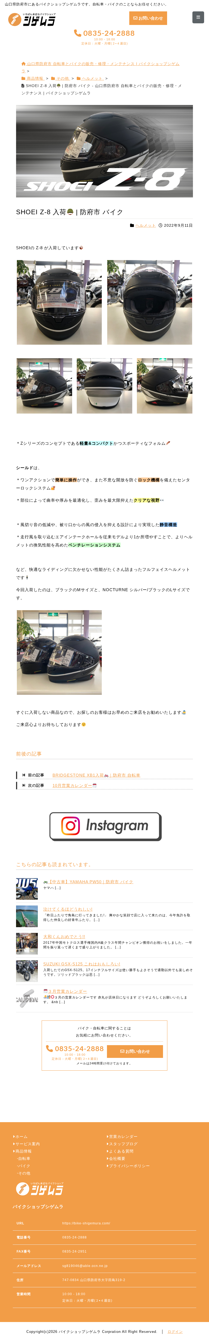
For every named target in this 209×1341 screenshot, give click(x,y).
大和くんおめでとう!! (64, 936)
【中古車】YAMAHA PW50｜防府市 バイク (90, 881)
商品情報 (24, 1151)
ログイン (175, 1332)
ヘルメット (146, 225)
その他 (24, 1173)
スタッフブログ (123, 1144)
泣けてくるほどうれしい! (68, 909)
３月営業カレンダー (67, 991)
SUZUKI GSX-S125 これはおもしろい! (81, 964)
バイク (24, 1166)
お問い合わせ (150, 18)
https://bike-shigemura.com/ (86, 1223)
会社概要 (117, 1159)
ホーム (22, 1137)
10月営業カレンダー (72, 785)
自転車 (24, 1159)
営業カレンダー (123, 1137)
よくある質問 (121, 1151)
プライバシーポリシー (129, 1166)
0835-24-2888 (108, 37)
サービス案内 (28, 1144)
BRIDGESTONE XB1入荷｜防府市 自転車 (96, 775)
